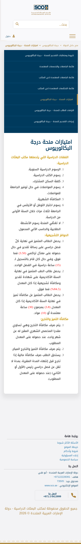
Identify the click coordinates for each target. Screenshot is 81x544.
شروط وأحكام (71, 451)
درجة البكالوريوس (50, 45)
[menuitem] (41, 55)
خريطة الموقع (71, 447)
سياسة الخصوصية (69, 459)
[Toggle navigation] (73, 35)
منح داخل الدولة (70, 45)
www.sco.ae (51, 485)
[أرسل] (17, 24)
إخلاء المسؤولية (70, 455)
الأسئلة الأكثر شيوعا (67, 443)
